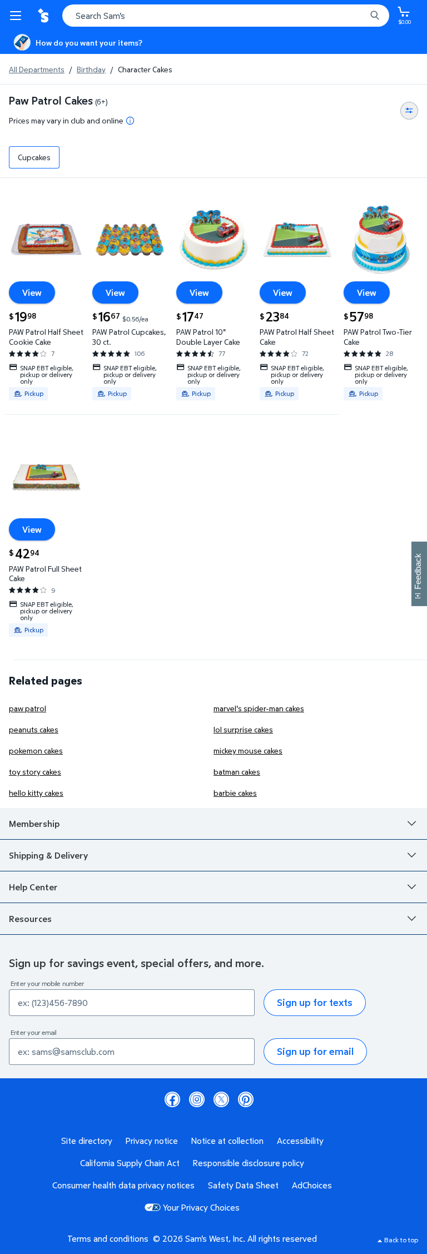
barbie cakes (235, 792)
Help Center (33, 887)
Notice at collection (227, 1140)
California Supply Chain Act (130, 1163)
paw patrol (27, 708)
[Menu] (18, 15)
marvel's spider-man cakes (259, 708)
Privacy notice (152, 1140)
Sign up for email (315, 1051)
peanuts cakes (33, 729)
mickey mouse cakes (248, 750)
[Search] (375, 15)
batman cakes (237, 771)
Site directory (86, 1140)
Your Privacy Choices (201, 1207)
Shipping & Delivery (48, 855)
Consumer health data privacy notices (123, 1185)
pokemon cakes (36, 750)
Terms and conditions (107, 1238)
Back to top (401, 1240)
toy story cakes (35, 771)
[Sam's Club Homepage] (44, 15)
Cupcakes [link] (34, 157)
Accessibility (300, 1140)
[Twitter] (221, 1099)
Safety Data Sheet (243, 1185)
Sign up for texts (314, 1002)
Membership (34, 823)
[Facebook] (172, 1099)
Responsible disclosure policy (248, 1163)
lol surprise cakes (243, 729)
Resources (30, 919)
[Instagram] (196, 1099)
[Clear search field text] (360, 15)
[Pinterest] (245, 1099)
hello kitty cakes (36, 792)
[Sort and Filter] (409, 111)
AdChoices (312, 1185)
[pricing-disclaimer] (130, 120)
